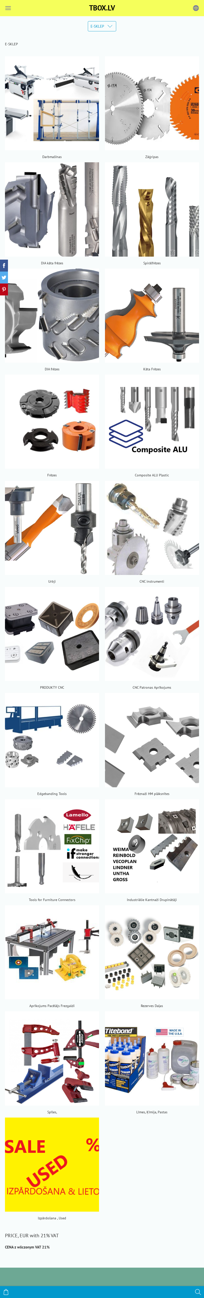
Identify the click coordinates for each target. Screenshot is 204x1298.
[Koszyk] (6, 1292)
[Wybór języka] (196, 8)
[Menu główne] (8, 8)
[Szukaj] (198, 1292)
